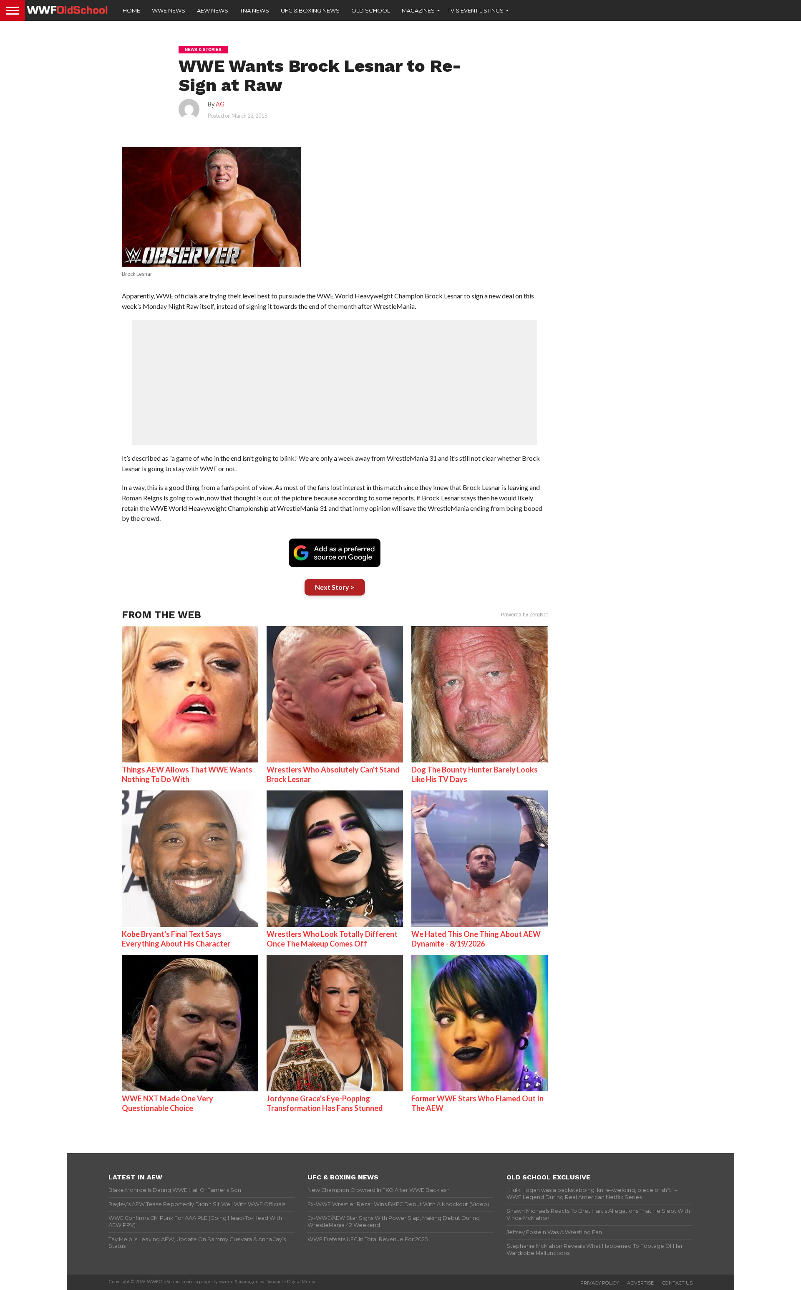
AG (220, 104)
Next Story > (335, 587)
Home (131, 10)
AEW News (212, 10)
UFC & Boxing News (310, 10)
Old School (370, 10)
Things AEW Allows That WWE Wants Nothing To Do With (187, 774)
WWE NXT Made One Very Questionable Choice (167, 1103)
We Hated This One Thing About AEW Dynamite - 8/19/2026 (476, 938)
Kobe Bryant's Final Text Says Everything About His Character (176, 938)
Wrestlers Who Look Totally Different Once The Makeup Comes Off (332, 938)
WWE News (168, 10)
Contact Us (677, 1283)
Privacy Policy (599, 1283)
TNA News (254, 10)
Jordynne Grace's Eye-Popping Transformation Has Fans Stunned (325, 1103)
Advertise (640, 1283)
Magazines (418, 10)
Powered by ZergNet (524, 615)
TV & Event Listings (476, 10)
